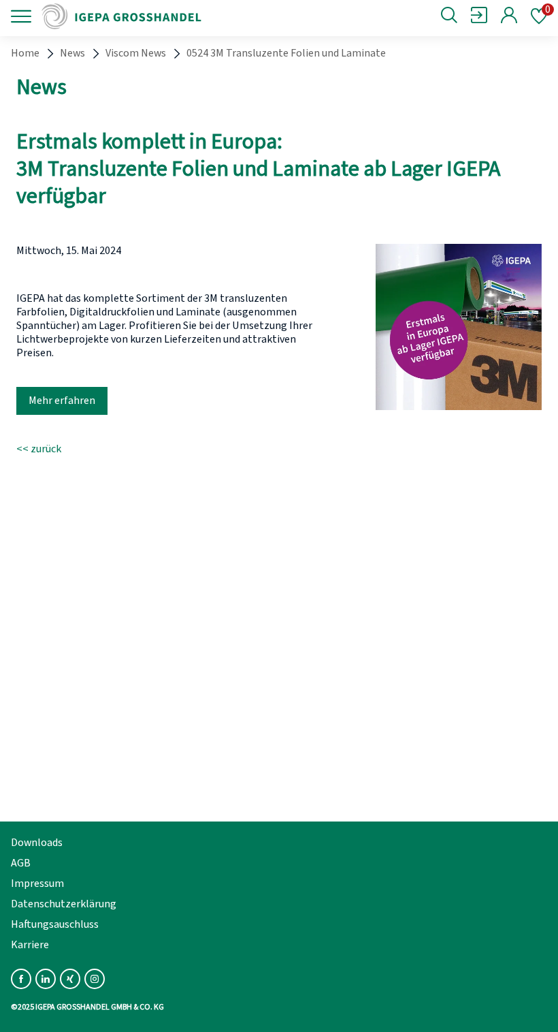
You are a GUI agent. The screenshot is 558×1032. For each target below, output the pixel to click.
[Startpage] (131, 16)
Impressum (37, 883)
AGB (21, 863)
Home (25, 53)
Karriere (30, 944)
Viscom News (135, 53)
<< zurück (38, 448)
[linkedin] (45, 979)
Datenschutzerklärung (63, 903)
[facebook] (21, 979)
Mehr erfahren (62, 400)
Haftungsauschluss (55, 924)
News (72, 53)
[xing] (70, 979)
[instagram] (94, 979)
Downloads (37, 842)
